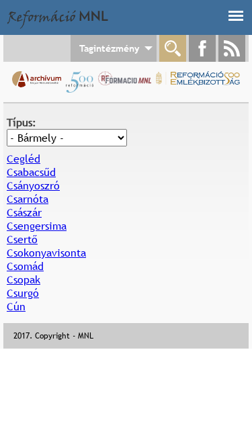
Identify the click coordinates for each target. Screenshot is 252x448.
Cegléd (23, 158)
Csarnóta (27, 198)
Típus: (21, 122)
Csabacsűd (31, 172)
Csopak (23, 279)
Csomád (25, 266)
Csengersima (37, 225)
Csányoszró (33, 185)
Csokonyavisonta (46, 252)
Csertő (22, 239)
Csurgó (23, 292)
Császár (24, 212)
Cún (16, 306)
